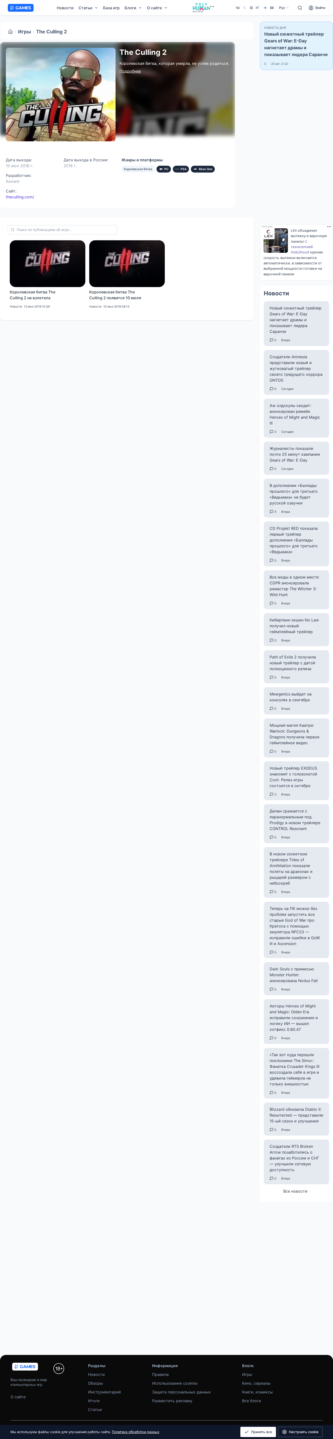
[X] (244, 7)
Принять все (261, 1432)
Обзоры (95, 1383)
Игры (24, 32)
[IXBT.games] (10, 31)
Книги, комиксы (257, 1392)
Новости (65, 7)
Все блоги (251, 1400)
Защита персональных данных (181, 1392)
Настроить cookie (303, 1432)
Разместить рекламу (172, 1400)
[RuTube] (258, 7)
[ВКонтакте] (237, 7)
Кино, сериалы (256, 1383)
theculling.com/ (20, 196)
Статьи (95, 1409)
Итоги (94, 1400)
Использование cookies (174, 1383)
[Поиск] (300, 8)
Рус (282, 8)
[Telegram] (265, 7)
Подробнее (130, 71)
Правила (160, 1374)
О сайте (18, 1396)
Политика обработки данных (135, 1432)
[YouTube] (271, 7)
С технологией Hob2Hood (302, 247)
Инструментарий (104, 1392)
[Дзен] (251, 7)
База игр (111, 7)
